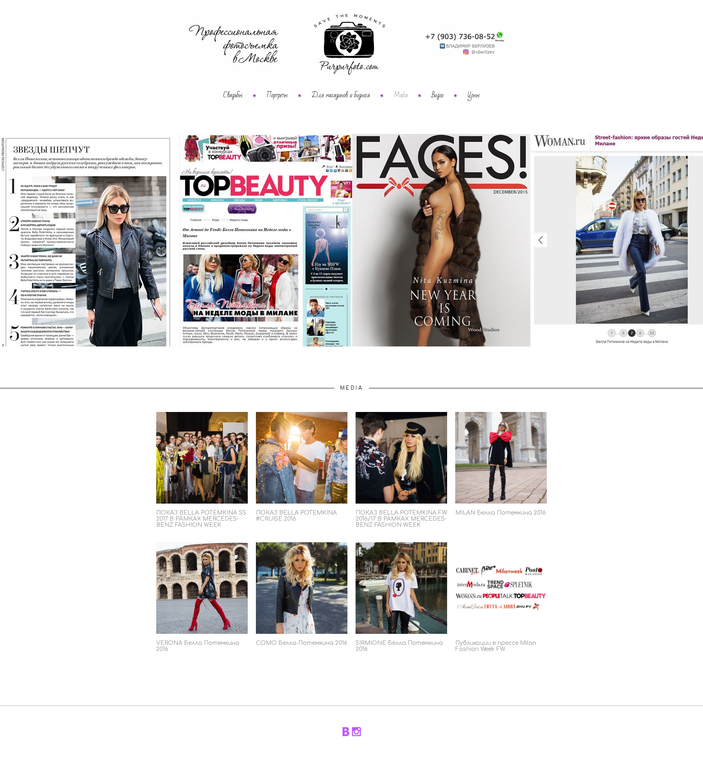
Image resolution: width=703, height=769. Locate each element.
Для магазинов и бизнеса (341, 95)
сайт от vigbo (351, 751)
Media (401, 95)
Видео (437, 95)
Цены (473, 95)
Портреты (277, 95)
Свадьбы (232, 95)
